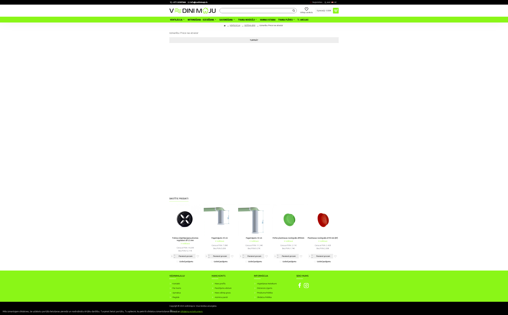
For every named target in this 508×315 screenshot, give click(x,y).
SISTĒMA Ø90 (249, 25)
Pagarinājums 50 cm (254, 238)
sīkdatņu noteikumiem (191, 311)
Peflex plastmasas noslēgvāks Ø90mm (288, 238)
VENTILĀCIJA (235, 25)
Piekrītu (501, 311)
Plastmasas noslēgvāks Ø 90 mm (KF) (323, 238)
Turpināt (254, 40)
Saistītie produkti (179, 198)
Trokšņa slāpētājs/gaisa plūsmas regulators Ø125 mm (185, 239)
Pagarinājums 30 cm (220, 238)
